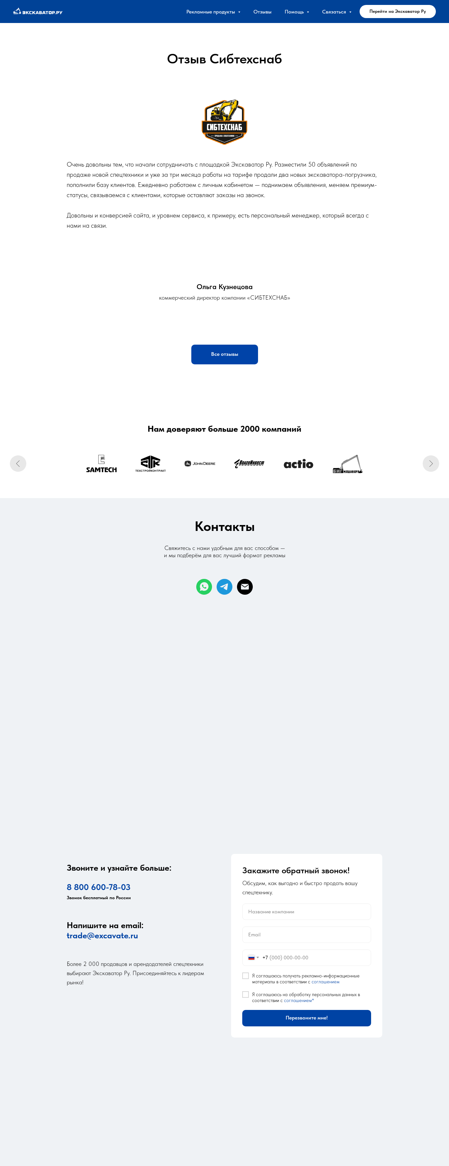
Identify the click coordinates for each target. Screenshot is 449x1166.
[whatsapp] (204, 587)
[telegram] (224, 587)
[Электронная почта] (245, 587)
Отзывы (262, 12)
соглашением (326, 982)
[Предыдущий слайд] (18, 463)
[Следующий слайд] (431, 463)
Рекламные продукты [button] (211, 12)
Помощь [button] (295, 12)
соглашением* (299, 1000)
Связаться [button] (334, 12)
